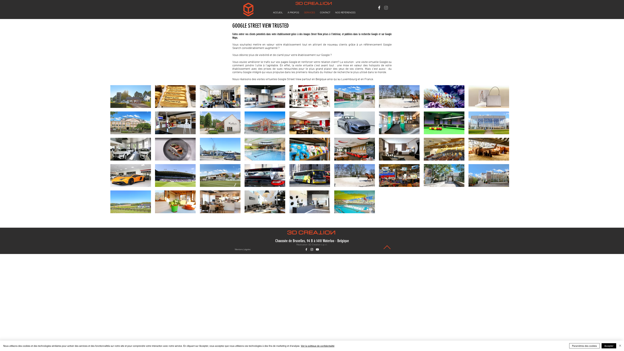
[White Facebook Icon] (379, 7)
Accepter (608, 345)
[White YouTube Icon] (317, 249)
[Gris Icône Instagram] (386, 7)
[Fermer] (620, 345)
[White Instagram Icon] (312, 249)
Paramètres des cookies (584, 345)
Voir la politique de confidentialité (317, 345)
